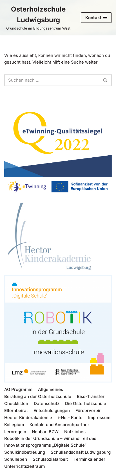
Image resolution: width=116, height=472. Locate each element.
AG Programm (18, 389)
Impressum (99, 417)
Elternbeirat (16, 410)
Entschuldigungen (52, 410)
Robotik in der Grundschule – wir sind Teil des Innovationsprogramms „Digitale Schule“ (50, 442)
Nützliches (75, 431)
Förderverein (88, 410)
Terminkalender (89, 459)
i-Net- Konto (70, 417)
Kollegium (14, 424)
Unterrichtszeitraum (24, 466)
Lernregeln (15, 431)
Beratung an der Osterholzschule (37, 396)
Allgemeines (50, 389)
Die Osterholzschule (85, 403)
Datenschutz (46, 403)
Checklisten (16, 403)
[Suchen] (105, 80)
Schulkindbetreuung (24, 452)
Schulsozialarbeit (50, 459)
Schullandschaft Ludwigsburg (81, 452)
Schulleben (15, 459)
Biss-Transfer (90, 396)
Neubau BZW (45, 431)
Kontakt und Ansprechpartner (59, 424)
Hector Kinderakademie (28, 417)
